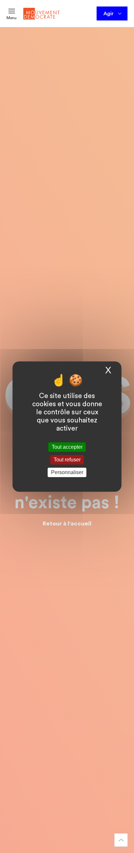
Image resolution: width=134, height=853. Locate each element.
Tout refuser (67, 459)
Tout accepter (67, 447)
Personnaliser (67, 472)
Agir (108, 13)
